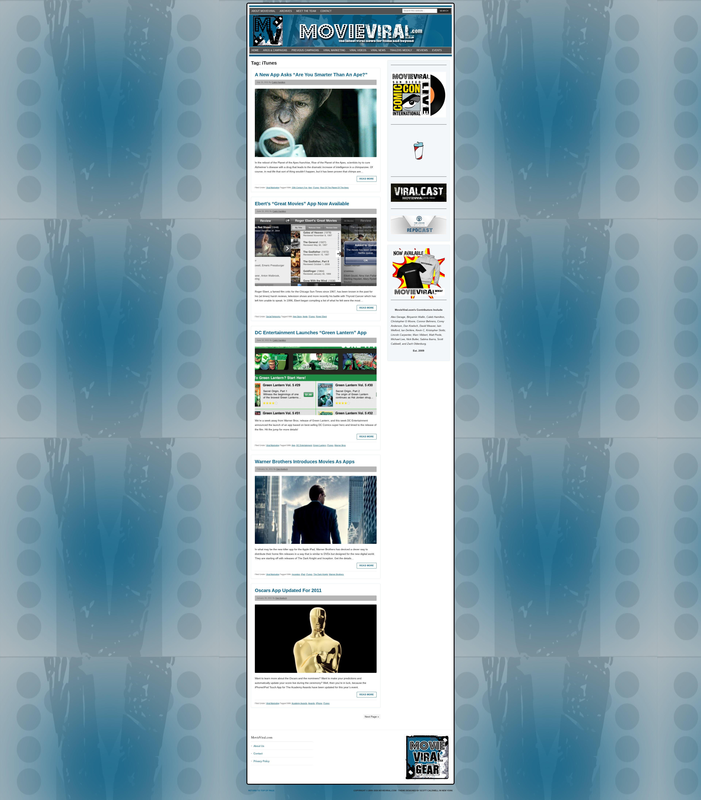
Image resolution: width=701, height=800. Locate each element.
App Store (297, 316)
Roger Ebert (321, 316)
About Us (259, 746)
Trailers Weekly (401, 50)
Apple (305, 316)
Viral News (378, 50)
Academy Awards (299, 703)
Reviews (422, 50)
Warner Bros (340, 445)
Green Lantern (319, 445)
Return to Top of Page (261, 790)
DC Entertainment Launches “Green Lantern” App (311, 332)
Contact (326, 11)
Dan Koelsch (282, 469)
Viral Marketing (334, 50)
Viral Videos (358, 50)
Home (255, 50)
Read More (366, 179)
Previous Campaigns (305, 50)
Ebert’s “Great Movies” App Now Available (302, 203)
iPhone (319, 703)
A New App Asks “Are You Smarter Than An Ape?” (311, 74)
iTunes (316, 187)
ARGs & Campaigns (275, 50)
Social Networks (273, 316)
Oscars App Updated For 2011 (288, 590)
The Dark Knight (320, 574)
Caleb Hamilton (278, 82)
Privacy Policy (261, 761)
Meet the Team (306, 11)
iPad (303, 574)
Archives (286, 11)
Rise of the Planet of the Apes (334, 187)
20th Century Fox (299, 187)
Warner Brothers (336, 574)
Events (437, 50)
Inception (296, 574)
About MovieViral (263, 11)
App (310, 187)
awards (311, 703)
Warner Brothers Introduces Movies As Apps (305, 461)
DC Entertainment (304, 445)
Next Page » (372, 716)
